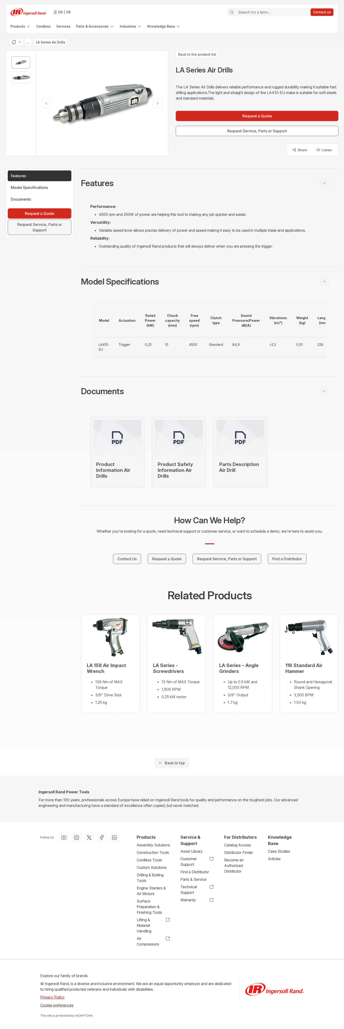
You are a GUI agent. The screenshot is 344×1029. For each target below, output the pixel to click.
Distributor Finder (238, 852)
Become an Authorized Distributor (234, 866)
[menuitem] (21, 26)
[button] (209, 183)
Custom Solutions (152, 867)
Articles (274, 858)
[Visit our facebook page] (101, 837)
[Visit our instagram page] (76, 837)
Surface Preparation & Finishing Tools (149, 907)
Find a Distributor (194, 872)
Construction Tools (153, 852)
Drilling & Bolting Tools (150, 878)
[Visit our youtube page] (63, 837)
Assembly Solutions (153, 845)
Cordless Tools (149, 860)
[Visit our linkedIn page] (114, 837)
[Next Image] (157, 103)
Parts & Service (193, 879)
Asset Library (191, 851)
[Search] (231, 12)
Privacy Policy (52, 997)
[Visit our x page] (89, 837)
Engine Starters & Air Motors (151, 891)
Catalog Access (237, 845)
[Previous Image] (46, 103)
